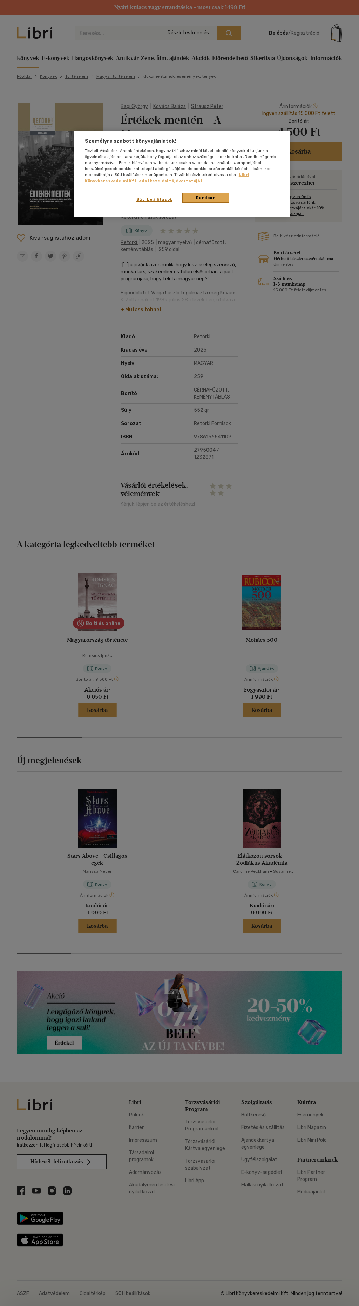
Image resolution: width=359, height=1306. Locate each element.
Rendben (206, 197)
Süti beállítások (154, 199)
